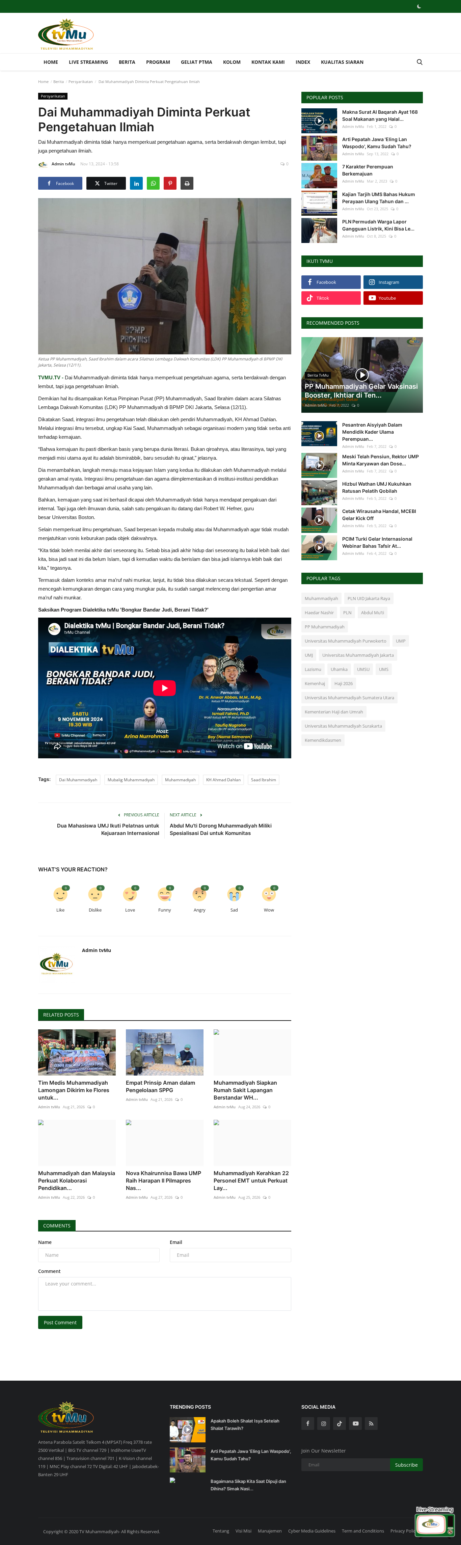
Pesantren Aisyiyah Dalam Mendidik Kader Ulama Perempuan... (372, 432)
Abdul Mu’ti (372, 612)
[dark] (419, 6)
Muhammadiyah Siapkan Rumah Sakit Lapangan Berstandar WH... (245, 1090)
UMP (401, 641)
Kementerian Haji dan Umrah (334, 712)
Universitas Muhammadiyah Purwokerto (345, 641)
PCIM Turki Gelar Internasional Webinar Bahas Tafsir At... (377, 542)
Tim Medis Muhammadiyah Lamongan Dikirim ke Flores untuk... (73, 1090)
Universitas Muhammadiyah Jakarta (358, 655)
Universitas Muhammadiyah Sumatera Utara (349, 698)
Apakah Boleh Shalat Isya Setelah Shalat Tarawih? (245, 1424)
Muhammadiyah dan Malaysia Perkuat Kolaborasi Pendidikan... (76, 1180)
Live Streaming (88, 62)
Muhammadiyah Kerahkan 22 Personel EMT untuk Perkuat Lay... (251, 1180)
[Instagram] (323, 1423)
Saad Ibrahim (263, 780)
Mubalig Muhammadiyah (131, 780)
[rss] (371, 1423)
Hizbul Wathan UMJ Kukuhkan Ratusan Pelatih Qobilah (376, 487)
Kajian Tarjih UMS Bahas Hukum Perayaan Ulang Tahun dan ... (378, 197)
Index (303, 62)
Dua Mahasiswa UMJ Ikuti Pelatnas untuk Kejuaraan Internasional (108, 829)
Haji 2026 (343, 683)
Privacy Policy (404, 1531)
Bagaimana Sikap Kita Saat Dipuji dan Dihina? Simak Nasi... (248, 1485)
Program (158, 62)
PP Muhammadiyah (325, 627)
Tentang (221, 1531)
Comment (49, 1271)
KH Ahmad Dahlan (223, 780)
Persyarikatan (81, 81)
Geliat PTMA (196, 62)
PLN (347, 612)
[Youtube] (355, 1423)
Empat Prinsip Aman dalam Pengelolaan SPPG (160, 1086)
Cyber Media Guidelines (311, 1531)
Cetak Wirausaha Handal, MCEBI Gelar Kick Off (379, 514)
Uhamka (339, 669)
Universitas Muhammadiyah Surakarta (343, 726)
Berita (127, 62)
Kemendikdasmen (323, 740)
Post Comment (60, 1322)
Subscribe (406, 1465)
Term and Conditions (363, 1531)
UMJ (309, 655)
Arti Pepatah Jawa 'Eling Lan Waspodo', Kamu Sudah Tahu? (376, 142)
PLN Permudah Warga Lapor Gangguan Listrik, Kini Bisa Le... (378, 225)
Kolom (232, 62)
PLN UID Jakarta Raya (369, 598)
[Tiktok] (339, 1423)
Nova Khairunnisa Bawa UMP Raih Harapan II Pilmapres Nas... (163, 1180)
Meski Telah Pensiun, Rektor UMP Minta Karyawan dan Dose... (380, 460)
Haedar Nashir (319, 612)
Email (176, 1242)
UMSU (363, 669)
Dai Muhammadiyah (78, 780)
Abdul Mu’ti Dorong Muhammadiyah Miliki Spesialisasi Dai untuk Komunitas (221, 829)
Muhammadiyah (180, 780)
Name (45, 1242)
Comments (57, 1225)
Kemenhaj (315, 683)
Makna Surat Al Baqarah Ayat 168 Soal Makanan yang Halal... (380, 115)
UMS (383, 669)
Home (51, 62)
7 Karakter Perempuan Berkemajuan (367, 170)
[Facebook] (307, 1423)
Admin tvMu (63, 164)
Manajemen (270, 1531)
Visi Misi (243, 1531)
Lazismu (313, 669)
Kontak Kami (268, 62)
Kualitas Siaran (342, 62)
